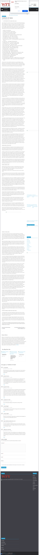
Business (2, 547)
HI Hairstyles (5, 367)
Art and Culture (35, 480)
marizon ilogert (6, 413)
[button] (8, 10)
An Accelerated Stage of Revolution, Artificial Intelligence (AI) (19, 328)
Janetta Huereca (6, 376)
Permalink (11, 368)
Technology (2, 540)
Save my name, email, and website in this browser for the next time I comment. (13, 464)
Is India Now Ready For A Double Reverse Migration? (29, 196)
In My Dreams (21, 354)
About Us (28, 249)
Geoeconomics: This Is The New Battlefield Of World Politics (29, 205)
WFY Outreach (6, 10)
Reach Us (29, 8)
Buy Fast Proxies (6, 386)
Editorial (28, 239)
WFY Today (2, 549)
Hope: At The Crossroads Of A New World (35, 196)
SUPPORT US (29, 250)
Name (2, 453)
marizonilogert (6, 406)
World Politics (28, 241)
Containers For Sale (6, 399)
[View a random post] (37, 9)
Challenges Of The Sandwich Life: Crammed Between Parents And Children (32, 221)
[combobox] (16, 8)
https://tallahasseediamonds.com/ (9, 421)
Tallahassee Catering (7, 429)
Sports (33, 489)
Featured (34, 483)
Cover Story (28, 240)
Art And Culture (4, 16)
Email (2, 457)
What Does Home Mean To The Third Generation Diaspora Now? (34, 206)
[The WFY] (2, 9)
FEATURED (28, 245)
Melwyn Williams (7, 19)
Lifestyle (28, 244)
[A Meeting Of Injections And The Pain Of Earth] (13, 351)
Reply (4, 384)
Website (17, 344)
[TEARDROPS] (5, 351)
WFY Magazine (6, 8)
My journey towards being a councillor (6, 328)
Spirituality (34, 488)
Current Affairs (3, 542)
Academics (2, 545)
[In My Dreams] (22, 351)
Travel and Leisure (29, 246)
